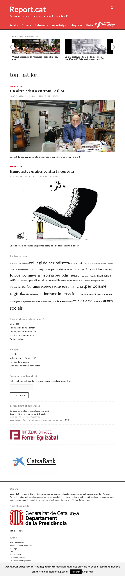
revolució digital (49, 302)
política (101, 294)
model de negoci (92, 281)
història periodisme (57, 275)
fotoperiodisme (22, 275)
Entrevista (41, 25)
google (37, 276)
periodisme (30, 286)
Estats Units (80, 269)
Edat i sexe (15, 324)
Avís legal (14, 548)
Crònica (26, 25)
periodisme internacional (59, 293)
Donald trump (37, 269)
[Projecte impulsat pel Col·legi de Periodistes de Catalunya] (104, 25)
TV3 (90, 301)
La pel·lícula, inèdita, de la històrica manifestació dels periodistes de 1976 (84, 57)
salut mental (68, 302)
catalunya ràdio (15, 264)
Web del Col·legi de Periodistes (25, 365)
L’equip (12, 551)
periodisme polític (89, 294)
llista (83, 280)
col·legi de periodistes (49, 262)
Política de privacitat (19, 362)
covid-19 (13, 269)
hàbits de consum (81, 276)
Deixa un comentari (48, 96)
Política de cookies (17, 557)
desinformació (23, 270)
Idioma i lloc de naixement (22, 327)
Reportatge (59, 25)
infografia (92, 276)
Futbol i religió (16, 339)
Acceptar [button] (76, 572)
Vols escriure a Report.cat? (23, 358)
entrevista (69, 269)
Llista (89, 25)
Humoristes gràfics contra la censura (42, 171)
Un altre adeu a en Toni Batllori (38, 91)
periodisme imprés (30, 294)
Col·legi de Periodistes (81, 500)
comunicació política (105, 264)
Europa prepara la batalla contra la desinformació (29, 411)
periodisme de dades (76, 287)
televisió (80, 301)
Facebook (91, 269)
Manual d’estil (15, 555)
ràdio (59, 301)
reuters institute (36, 302)
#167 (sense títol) (17, 543)
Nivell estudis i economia (22, 335)
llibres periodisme (71, 280)
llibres (59, 280)
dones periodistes (54, 269)
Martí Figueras (17, 96)
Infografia (76, 25)
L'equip (13, 354)
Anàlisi (14, 25)
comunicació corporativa (83, 263)
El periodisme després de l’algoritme (25, 417)
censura (25, 264)
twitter (96, 301)
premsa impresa (22, 302)
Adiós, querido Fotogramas (21, 546)
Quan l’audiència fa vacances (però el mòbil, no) (35, 57)
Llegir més (87, 571)
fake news (105, 269)
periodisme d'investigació (53, 286)
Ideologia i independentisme (23, 331)
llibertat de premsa (45, 280)
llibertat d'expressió (27, 281)
